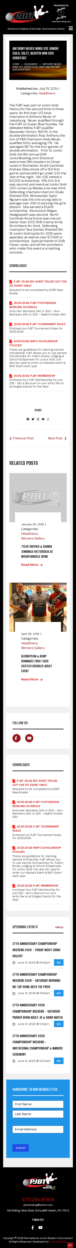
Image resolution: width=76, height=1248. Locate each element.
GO (59, 962)
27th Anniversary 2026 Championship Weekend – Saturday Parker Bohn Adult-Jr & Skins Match (37, 1011)
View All (59, 927)
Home (15, 64)
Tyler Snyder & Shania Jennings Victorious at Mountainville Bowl (37, 551)
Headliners (31, 64)
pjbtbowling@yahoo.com (38, 1204)
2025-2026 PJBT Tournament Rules (39, 324)
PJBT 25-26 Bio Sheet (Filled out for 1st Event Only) (38, 283)
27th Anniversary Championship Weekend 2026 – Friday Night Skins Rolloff (36, 949)
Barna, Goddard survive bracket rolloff (21, 438)
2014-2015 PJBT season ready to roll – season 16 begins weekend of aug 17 (57, 438)
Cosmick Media (58, 1241)
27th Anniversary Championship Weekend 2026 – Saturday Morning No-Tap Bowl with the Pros (36, 980)
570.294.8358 (38, 1199)
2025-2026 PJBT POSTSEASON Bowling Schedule (32, 305)
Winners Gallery (33, 538)
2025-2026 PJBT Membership (34, 376)
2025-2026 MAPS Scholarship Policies (33, 343)
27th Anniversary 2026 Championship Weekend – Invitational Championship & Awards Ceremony (37, 1045)
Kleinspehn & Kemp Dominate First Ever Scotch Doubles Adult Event (36, 664)
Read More (29, 564)
